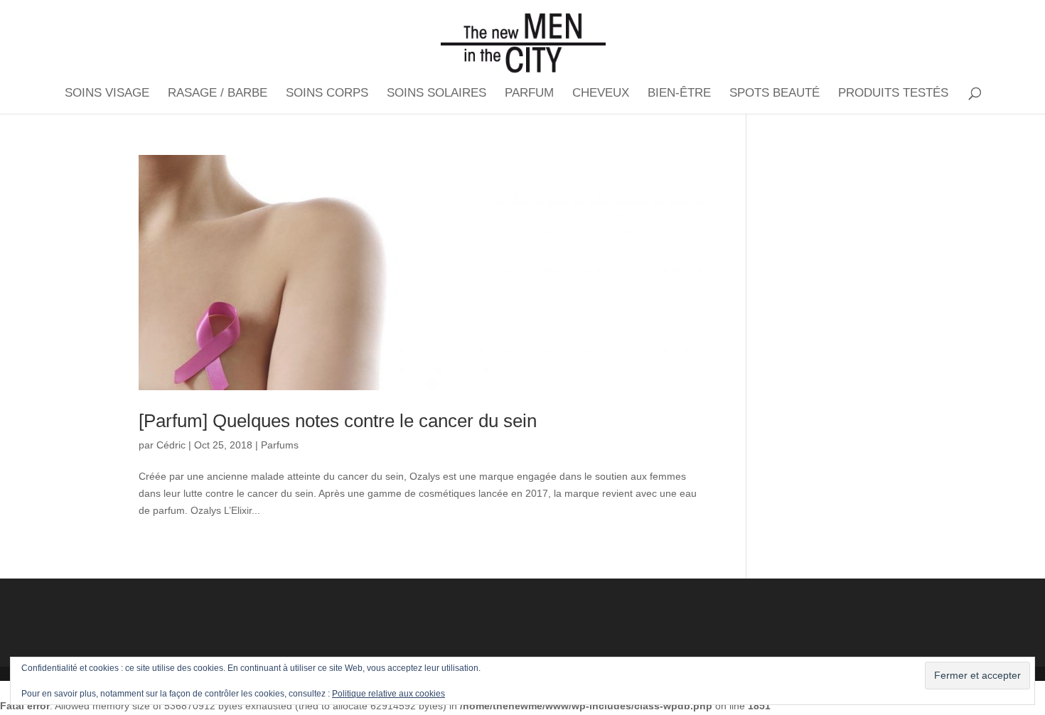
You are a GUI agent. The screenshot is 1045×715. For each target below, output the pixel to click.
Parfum (529, 94)
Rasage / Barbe (217, 94)
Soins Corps (327, 94)
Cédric (171, 445)
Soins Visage (107, 94)
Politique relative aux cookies (388, 694)
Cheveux (600, 94)
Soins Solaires (436, 94)
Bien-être (679, 94)
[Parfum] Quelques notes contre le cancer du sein (338, 420)
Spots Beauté (774, 94)
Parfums (280, 445)
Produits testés (893, 94)
